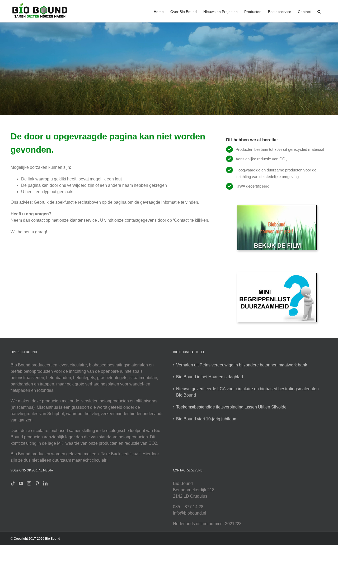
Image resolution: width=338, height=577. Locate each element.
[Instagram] (29, 483)
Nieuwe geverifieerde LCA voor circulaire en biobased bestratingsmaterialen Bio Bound (247, 392)
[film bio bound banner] (276, 207)
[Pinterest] (37, 483)
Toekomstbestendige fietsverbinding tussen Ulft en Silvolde (231, 407)
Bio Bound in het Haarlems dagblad (209, 377)
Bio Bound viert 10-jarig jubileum (206, 419)
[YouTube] (21, 483)
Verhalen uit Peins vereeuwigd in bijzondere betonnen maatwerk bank (241, 365)
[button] (319, 11)
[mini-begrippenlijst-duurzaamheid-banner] (276, 275)
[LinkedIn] (45, 483)
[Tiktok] (13, 483)
